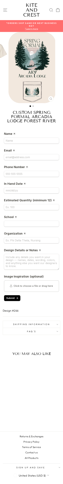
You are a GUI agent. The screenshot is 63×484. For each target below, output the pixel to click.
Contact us (31, 452)
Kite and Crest (31, 10)
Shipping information (31, 324)
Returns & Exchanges (31, 436)
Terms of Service (31, 447)
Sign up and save (30, 467)
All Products (31, 458)
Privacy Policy (31, 441)
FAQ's (31, 331)
